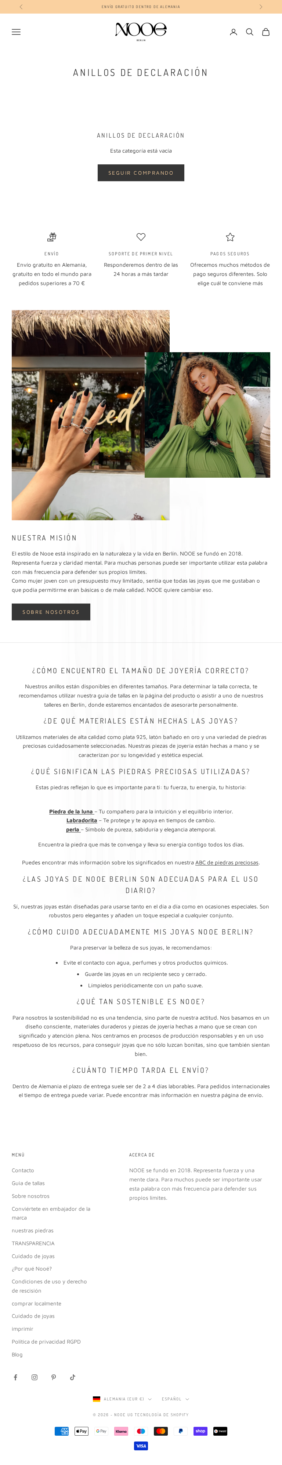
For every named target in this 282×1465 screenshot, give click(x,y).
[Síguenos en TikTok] (72, 1377)
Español (172, 1399)
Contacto (23, 1170)
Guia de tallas (28, 1183)
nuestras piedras (33, 1230)
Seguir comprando (141, 173)
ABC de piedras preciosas (226, 862)
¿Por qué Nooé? (32, 1268)
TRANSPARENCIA (33, 1243)
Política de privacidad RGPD (46, 1341)
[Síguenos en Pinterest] (53, 1377)
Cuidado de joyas (33, 1256)
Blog (17, 1354)
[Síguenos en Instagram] (34, 1377)
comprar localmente (36, 1303)
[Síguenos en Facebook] (15, 1377)
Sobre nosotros (51, 612)
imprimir (22, 1329)
